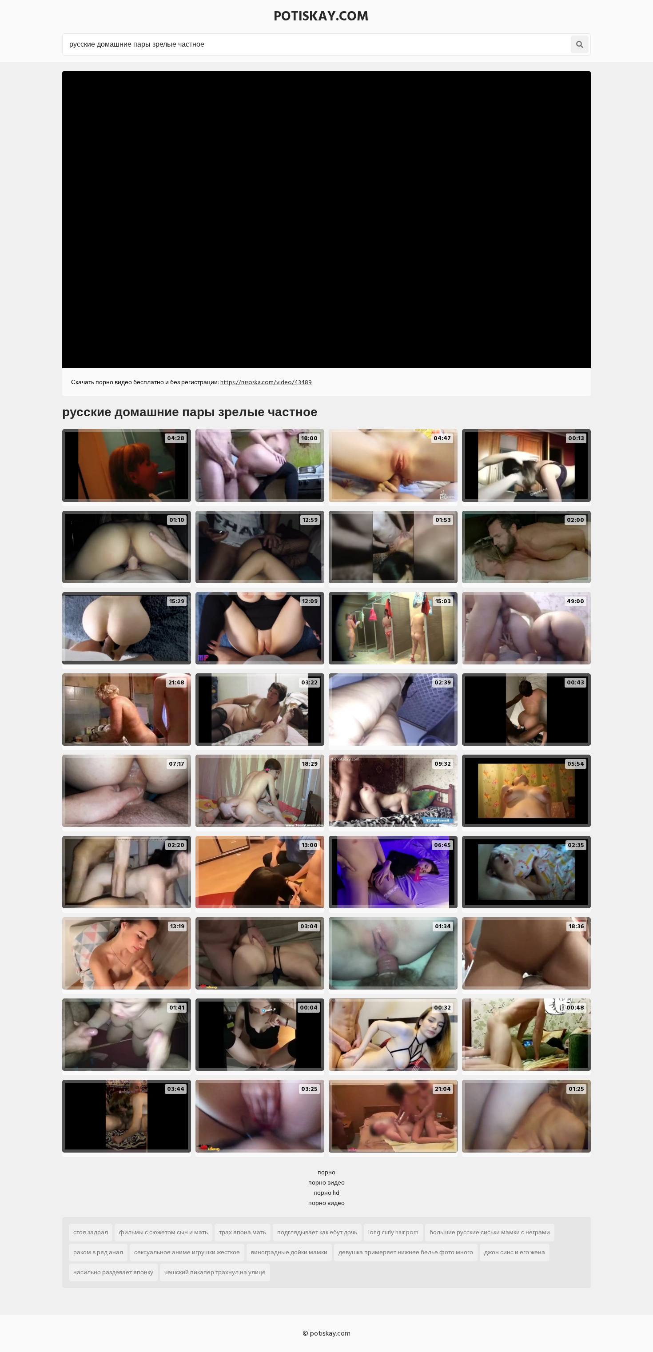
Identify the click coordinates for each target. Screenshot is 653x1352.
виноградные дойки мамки (289, 1252)
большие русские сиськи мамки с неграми (490, 1232)
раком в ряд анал (98, 1252)
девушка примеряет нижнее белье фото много (405, 1252)
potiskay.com (321, 16)
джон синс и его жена (514, 1252)
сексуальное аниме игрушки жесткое (187, 1252)
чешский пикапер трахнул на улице (215, 1272)
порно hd (326, 1193)
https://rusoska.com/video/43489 (266, 382)
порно (326, 1172)
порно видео (326, 1182)
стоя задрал (90, 1232)
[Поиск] (580, 44)
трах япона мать (242, 1232)
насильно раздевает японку (113, 1272)
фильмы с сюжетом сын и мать (163, 1232)
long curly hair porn (393, 1232)
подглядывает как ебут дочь (317, 1232)
